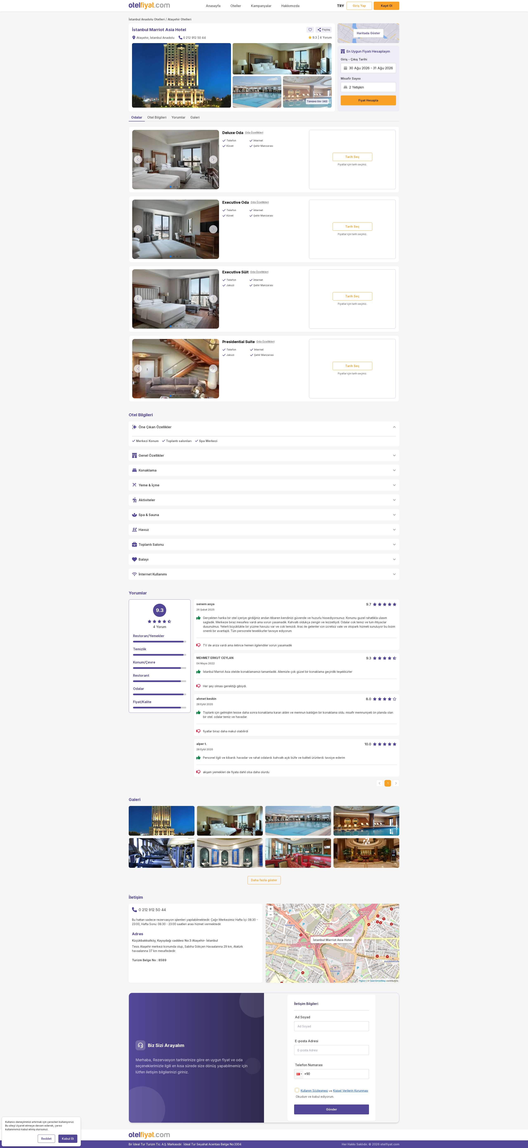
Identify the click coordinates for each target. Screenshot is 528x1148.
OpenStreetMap (378, 980)
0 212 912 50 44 (194, 37)
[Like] (310, 30)
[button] (324, 30)
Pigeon (362, 980)
